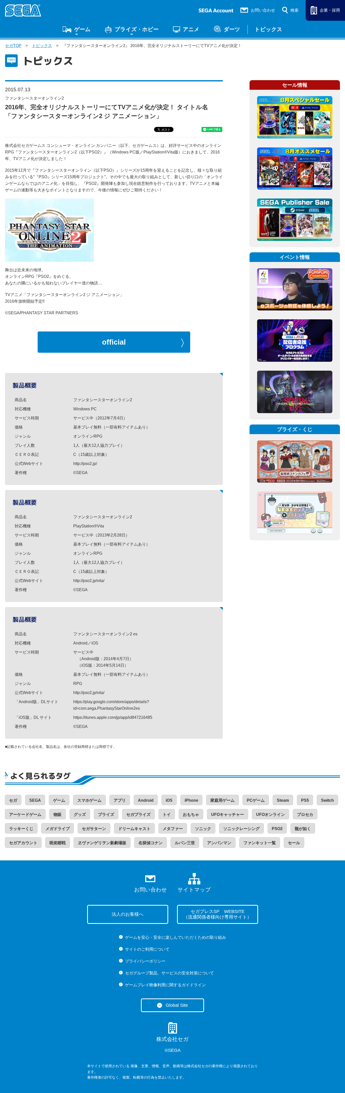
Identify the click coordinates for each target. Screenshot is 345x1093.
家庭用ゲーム (222, 800)
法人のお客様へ (127, 914)
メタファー (173, 829)
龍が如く (303, 829)
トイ (167, 814)
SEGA (35, 800)
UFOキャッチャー (227, 814)
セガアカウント (23, 843)
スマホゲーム (89, 800)
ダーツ (232, 29)
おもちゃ (191, 814)
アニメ (191, 29)
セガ (13, 800)
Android (146, 800)
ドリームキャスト (134, 829)
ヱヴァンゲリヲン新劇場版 (102, 843)
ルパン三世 (185, 843)
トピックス (268, 29)
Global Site (177, 1005)
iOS (169, 800)
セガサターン (94, 829)
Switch (327, 800)
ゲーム (82, 29)
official (114, 342)
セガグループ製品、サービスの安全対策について (169, 973)
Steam (283, 800)
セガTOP (13, 45)
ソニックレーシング (241, 829)
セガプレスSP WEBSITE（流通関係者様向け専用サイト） (217, 914)
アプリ (120, 800)
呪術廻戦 (58, 843)
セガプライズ (138, 814)
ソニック (203, 829)
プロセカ (305, 814)
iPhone (191, 800)
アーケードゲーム (25, 814)
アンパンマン (219, 843)
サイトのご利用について (147, 949)
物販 (58, 814)
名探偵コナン (150, 843)
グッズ (80, 814)
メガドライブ (57, 829)
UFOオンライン (270, 814)
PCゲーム (256, 800)
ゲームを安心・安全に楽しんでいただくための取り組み (175, 937)
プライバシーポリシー (145, 961)
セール (294, 843)
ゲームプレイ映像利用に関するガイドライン (165, 985)
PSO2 (277, 829)
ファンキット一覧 (259, 843)
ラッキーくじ (21, 829)
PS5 (305, 800)
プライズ (106, 814)
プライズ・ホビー (137, 29)
